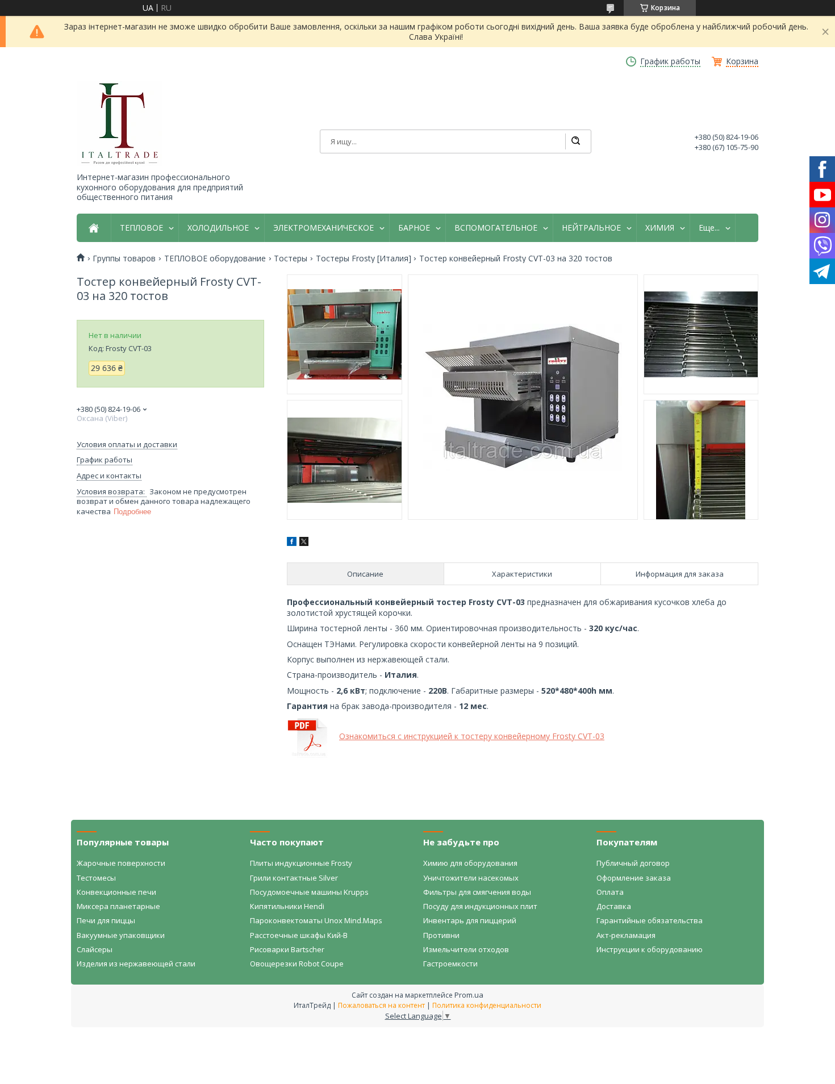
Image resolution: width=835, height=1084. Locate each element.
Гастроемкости (450, 963)
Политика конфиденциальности (486, 1005)
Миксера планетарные (118, 906)
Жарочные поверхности (121, 863)
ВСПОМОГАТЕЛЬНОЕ (495, 228)
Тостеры (290, 258)
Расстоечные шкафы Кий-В (299, 935)
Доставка (613, 906)
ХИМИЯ (659, 228)
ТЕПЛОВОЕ (141, 228)
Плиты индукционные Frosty (301, 863)
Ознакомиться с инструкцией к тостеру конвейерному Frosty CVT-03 (471, 736)
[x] (303, 542)
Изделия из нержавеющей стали (136, 963)
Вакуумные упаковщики (121, 935)
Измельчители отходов (466, 949)
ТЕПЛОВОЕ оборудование (215, 258)
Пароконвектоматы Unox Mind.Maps (316, 920)
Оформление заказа (633, 878)
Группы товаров (124, 258)
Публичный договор (633, 863)
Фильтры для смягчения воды (477, 892)
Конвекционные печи (116, 892)
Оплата (610, 892)
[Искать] (575, 141)
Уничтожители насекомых (471, 878)
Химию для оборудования (470, 863)
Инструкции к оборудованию (649, 949)
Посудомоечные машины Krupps (309, 892)
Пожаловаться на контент (381, 1005)
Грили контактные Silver (294, 878)
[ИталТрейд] (119, 123)
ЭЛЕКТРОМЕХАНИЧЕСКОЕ (323, 228)
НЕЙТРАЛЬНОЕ (591, 228)
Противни (441, 935)
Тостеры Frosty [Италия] (363, 258)
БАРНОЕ (414, 228)
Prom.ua (468, 995)
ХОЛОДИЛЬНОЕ (218, 228)
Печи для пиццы (106, 920)
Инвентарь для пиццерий (469, 920)
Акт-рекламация (626, 935)
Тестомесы (96, 878)
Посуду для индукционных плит (480, 906)
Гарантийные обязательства (649, 920)
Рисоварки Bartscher (287, 949)
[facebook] (292, 542)
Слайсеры (94, 949)
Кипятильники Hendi (287, 906)
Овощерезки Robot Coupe (297, 963)
